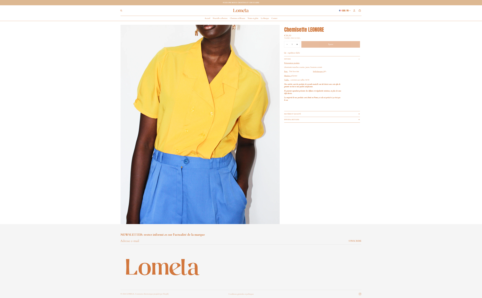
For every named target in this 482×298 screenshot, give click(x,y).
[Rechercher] (121, 10)
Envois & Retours (291, 120)
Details (287, 59)
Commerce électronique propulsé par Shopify (152, 294)
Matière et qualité (292, 114)
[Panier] (360, 10)
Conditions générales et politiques (241, 294)
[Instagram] (360, 293)
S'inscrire (355, 241)
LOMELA (130, 294)
